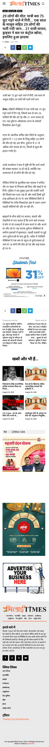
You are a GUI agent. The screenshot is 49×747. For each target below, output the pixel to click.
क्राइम (5, 11)
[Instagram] (12, 658)
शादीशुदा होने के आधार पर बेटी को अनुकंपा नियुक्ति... (35, 414)
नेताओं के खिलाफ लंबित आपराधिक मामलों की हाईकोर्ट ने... (34, 386)
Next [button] (42, 529)
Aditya (7, 42)
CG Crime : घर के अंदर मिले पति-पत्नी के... (12, 414)
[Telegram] (30, 47)
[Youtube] (26, 658)
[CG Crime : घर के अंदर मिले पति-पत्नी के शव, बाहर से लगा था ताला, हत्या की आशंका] (13, 402)
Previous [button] (6, 529)
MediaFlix (31, 743)
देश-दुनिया (12, 11)
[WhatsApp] (24, 47)
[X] (18, 47)
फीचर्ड (19, 11)
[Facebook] (12, 47)
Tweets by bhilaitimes (16, 719)
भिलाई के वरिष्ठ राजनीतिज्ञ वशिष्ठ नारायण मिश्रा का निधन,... (13, 386)
